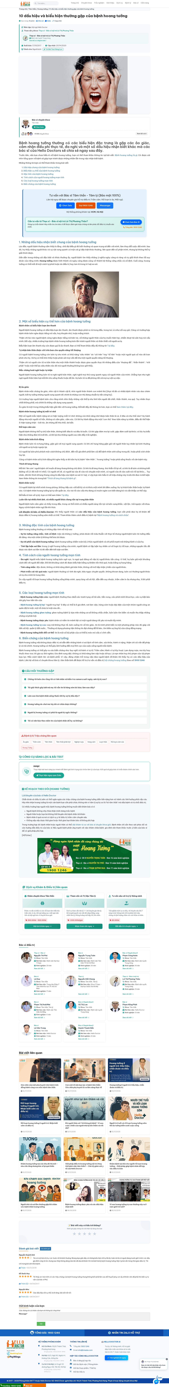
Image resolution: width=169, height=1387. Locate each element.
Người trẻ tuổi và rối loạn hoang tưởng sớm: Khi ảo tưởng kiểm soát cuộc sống (128, 1124)
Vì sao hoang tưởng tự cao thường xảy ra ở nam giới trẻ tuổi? (128, 1205)
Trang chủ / (24, 9)
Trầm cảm (37, 742)
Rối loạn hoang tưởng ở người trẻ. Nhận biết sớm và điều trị (39, 1124)
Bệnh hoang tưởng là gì (126, 155)
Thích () (24, 1284)
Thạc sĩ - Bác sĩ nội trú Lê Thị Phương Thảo (56, 31)
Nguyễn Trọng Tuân (86, 955)
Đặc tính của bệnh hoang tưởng (38, 174)
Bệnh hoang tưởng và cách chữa (112, 515)
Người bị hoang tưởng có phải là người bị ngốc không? (52, 712)
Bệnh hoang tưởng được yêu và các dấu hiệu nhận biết (84, 1205)
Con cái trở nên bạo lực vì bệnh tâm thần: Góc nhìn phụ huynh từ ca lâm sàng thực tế (83, 1086)
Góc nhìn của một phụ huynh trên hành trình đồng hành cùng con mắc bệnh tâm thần (39, 1086)
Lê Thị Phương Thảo (131, 979)
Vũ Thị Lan (82, 1004)
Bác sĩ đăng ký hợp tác (82, 1361)
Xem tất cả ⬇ (141, 133)
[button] (156, 1382)
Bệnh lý (128, 3)
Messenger (105, 205)
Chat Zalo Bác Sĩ (132, 222)
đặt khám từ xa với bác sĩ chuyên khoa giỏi (91, 825)
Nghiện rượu (79, 742)
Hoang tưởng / (43, 9)
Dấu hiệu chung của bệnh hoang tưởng (42, 167)
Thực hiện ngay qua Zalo (49, 775)
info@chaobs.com (85, 1350)
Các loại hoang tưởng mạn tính (38, 180)
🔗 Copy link (57, 21)
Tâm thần (48, 742)
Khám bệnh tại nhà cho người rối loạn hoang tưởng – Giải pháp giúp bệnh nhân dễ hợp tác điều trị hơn (128, 1166)
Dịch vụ (119, 3)
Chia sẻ (41, 21)
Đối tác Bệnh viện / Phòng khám (85, 1364)
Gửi (41, 1324)
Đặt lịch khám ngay (41, 926)
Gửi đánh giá (45, 1249)
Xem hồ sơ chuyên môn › (37, 40)
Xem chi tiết (38, 968)
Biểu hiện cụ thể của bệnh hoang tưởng (42, 170)
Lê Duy (37, 979)
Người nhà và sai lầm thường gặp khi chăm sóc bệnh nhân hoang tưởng (39, 1205)
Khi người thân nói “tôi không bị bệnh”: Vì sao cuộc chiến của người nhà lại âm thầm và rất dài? (84, 1125)
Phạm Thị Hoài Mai (42, 1004)
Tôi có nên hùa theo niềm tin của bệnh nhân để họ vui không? (55, 721)
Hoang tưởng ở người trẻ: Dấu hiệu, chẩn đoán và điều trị (127, 1086)
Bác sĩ (135, 3)
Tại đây (111, 345)
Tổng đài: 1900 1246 (133, 227)
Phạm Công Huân (130, 955)
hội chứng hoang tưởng (115, 660)
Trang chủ (75, 3)
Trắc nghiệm (99, 3)
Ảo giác (26, 742)
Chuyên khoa (86, 3)
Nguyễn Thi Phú (40, 955)
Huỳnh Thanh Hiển (86, 1028)
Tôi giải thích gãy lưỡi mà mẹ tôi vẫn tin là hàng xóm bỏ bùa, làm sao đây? (61, 687)
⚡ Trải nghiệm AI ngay (116, 1358)
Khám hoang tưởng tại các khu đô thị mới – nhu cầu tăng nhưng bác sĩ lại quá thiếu (39, 1165)
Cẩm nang (145, 3)
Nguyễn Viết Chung (86, 979)
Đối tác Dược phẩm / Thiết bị (84, 1368)
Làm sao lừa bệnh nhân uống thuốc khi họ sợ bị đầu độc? (53, 696)
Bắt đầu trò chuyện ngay (125, 926)
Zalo (49, 21)
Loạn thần (103, 742)
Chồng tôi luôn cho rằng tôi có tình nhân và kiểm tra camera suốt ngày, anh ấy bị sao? (67, 679)
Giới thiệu (110, 3)
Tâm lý (95, 981)
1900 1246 (139, 660)
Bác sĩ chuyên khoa (41, 120)
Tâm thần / (33, 9)
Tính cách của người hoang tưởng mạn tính (44, 177)
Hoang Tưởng (27, 748)
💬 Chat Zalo (39, 127)
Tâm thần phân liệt (63, 742)
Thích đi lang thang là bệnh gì (61, 478)
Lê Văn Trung (40, 1028)
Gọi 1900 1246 (86, 205)
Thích (23, 1268)
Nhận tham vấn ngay (83, 926)
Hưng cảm (91, 742)
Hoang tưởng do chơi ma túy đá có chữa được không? (52, 704)
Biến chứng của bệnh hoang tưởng (40, 184)
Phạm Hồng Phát (130, 1004)
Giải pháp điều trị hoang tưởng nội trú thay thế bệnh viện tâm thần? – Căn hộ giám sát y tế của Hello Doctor (84, 1166)
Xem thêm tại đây (125, 407)
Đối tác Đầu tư (79, 1372)
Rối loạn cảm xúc (117, 742)
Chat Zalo (67, 205)
